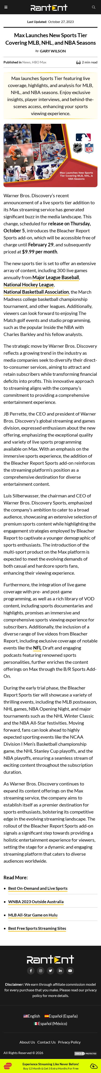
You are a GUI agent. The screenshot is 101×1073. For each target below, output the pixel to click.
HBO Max (39, 62)
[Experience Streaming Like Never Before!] (93, 1066)
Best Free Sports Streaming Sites (37, 928)
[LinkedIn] (60, 970)
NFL (37, 647)
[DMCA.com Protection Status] (85, 1053)
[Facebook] (31, 970)
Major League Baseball (55, 277)
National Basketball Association (36, 292)
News (26, 62)
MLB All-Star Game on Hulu (33, 914)
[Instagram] (40, 970)
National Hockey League (29, 284)
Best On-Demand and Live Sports (37, 888)
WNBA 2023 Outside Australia (36, 901)
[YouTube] (70, 970)
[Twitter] (50, 970)
